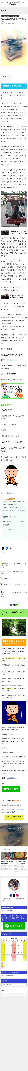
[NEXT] (25, 938)
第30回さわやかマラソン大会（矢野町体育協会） (13, 571)
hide (9, 76)
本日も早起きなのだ (6, 578)
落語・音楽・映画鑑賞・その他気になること (9, 16)
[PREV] (2, 938)
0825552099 (11, 360)
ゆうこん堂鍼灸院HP (8, 493)
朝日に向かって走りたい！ (8, 975)
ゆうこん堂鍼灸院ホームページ (14, 817)
